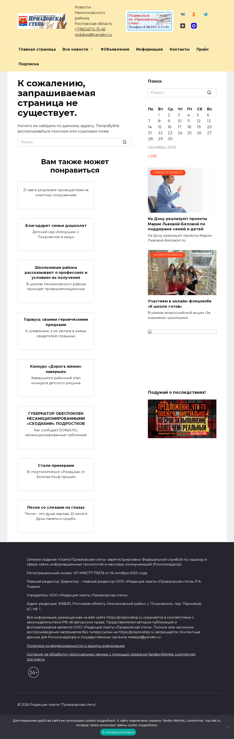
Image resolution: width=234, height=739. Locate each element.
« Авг (152, 155)
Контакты (180, 49)
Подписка (29, 64)
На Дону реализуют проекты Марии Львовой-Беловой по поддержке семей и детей (177, 224)
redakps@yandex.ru (93, 35)
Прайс (203, 49)
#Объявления (115, 49)
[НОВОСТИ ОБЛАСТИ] (182, 210)
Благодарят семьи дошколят (56, 225)
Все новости (75, 49)
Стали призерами (56, 465)
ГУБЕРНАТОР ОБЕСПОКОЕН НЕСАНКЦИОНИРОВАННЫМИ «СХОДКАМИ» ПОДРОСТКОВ (56, 418)
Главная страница (37, 49)
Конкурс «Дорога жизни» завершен (56, 369)
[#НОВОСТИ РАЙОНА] (182, 292)
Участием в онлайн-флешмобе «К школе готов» (180, 303)
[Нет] (228, 727)
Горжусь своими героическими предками (56, 322)
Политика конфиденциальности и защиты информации (76, 646)
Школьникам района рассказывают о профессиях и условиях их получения (56, 272)
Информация (149, 49)
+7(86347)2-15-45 (90, 29)
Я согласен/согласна (118, 732)
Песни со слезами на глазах (56, 507)
